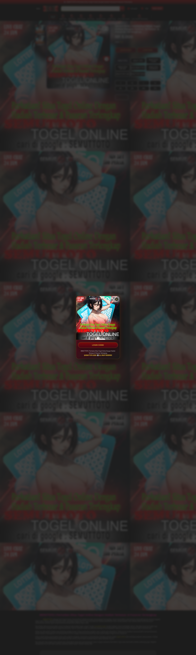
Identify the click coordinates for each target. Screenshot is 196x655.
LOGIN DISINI (98, 345)
